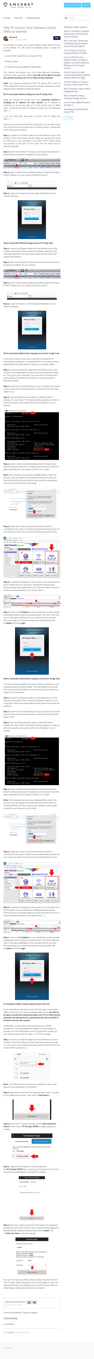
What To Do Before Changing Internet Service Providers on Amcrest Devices (76, 34)
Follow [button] (57, 38)
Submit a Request (72, 5)
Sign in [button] (86, 5)
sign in (11, 1332)
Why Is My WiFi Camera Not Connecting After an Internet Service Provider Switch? (76, 43)
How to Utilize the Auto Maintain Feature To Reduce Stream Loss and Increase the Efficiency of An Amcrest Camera (76, 62)
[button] (29, 1302)
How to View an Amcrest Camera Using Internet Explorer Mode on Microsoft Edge (77, 75)
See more (68, 118)
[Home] (18, 5)
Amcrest (7, 18)
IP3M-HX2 (18, 18)
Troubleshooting (33, 18)
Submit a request (30, 1313)
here (9, 111)
